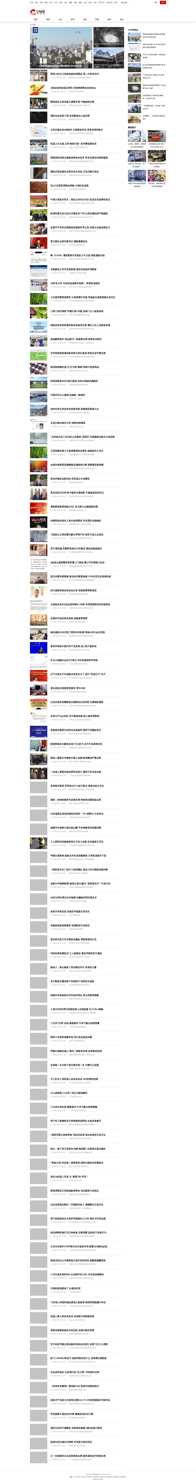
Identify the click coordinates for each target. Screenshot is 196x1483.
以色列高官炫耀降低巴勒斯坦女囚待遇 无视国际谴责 (76, 702)
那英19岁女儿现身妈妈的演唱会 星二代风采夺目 (74, 74)
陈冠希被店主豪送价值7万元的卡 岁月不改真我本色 (76, 744)
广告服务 (83, 1477)
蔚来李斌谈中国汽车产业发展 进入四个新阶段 (73, 646)
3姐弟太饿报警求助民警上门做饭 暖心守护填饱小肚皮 (77, 562)
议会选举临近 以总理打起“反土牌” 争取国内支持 (74, 1372)
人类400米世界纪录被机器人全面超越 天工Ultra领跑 (76, 1009)
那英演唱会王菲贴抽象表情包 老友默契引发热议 (74, 1190)
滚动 (121, 19)
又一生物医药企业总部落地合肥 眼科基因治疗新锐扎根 (78, 1456)
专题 (85, 19)
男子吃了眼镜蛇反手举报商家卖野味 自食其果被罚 (75, 1121)
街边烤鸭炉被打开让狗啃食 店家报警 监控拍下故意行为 (78, 1232)
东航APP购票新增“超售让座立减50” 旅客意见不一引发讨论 (80, 883)
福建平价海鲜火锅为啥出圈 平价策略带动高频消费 (75, 827)
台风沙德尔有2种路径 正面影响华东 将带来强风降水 (76, 129)
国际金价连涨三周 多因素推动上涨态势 (70, 116)
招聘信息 (96, 1477)
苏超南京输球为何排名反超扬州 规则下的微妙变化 (75, 730)
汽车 (56, 2)
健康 (80, 2)
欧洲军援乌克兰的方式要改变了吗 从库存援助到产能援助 (79, 213)
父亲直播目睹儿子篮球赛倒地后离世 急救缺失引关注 (76, 451)
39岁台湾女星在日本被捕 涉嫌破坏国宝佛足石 (73, 897)
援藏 (70, 2)
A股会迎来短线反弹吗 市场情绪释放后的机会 (73, 88)
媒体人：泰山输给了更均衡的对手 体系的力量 (73, 967)
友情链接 (115, 1477)
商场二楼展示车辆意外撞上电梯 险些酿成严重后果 (75, 758)
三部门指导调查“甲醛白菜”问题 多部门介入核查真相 (76, 311)
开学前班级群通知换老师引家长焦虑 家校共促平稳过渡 (78, 353)
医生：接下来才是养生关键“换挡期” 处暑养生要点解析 (78, 1149)
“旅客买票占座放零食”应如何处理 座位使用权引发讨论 (78, 1135)
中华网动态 (122, 1477)
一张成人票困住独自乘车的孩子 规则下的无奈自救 (75, 772)
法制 (95, 2)
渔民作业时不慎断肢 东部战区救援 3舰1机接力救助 (76, 1428)
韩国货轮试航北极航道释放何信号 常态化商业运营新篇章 (79, 157)
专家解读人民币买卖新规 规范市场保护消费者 (73, 269)
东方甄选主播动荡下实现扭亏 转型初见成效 (72, 981)
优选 (90, 2)
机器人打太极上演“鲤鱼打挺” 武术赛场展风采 (73, 143)
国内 (36, 19)
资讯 (36, 2)
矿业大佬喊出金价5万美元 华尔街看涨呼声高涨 (74, 660)
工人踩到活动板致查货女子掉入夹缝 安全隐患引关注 (76, 841)
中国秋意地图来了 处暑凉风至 (65, 1288)
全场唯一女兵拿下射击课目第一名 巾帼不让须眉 (74, 1065)
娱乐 (51, 2)
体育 (72, 19)
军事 (41, 2)
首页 (31, 2)
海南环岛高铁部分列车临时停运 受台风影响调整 (74, 995)
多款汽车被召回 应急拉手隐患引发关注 (70, 911)
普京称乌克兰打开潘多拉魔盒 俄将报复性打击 (73, 939)
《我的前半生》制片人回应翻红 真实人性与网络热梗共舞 (79, 869)
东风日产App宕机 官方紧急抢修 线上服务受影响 (74, 716)
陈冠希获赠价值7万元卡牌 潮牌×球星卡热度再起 (74, 367)
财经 (46, 2)
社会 (60, 19)
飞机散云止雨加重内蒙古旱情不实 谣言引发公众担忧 (76, 534)
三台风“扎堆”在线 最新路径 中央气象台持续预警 (74, 1023)
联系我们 (89, 1477)
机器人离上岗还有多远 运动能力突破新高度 (72, 1316)
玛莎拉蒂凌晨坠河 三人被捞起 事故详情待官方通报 (76, 953)
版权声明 (102, 1477)
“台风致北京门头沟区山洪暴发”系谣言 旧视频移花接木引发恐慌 (82, 437)
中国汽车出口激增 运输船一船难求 (67, 395)
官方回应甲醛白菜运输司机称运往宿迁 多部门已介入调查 (79, 1344)
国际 (48, 19)
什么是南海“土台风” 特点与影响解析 (68, 1093)
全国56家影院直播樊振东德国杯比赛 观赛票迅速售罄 (77, 465)
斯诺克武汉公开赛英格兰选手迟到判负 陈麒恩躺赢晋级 (78, 1260)
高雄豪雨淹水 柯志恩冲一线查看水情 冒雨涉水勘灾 (76, 339)
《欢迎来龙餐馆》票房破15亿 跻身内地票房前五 (74, 1386)
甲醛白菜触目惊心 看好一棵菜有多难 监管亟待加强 (76, 1051)
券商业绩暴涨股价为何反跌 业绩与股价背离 (72, 1330)
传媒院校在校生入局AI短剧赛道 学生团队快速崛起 (75, 520)
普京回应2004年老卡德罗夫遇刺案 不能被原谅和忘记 (77, 492)
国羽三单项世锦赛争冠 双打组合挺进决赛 (71, 1037)
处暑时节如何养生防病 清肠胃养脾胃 (68, 618)
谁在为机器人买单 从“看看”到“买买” (68, 1176)
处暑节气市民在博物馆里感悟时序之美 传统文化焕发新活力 (80, 227)
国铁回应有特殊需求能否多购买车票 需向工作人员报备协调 (80, 325)
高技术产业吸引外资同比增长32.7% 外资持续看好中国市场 (80, 1400)
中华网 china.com (38, 12)
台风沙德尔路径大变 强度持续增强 (67, 423)
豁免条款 (109, 1477)
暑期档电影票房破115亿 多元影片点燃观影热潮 (74, 506)
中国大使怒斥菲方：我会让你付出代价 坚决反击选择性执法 (80, 199)
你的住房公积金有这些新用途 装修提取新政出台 (74, 409)
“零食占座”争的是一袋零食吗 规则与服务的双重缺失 (76, 1162)
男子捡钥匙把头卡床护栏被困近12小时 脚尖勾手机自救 (78, 1218)
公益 (85, 2)
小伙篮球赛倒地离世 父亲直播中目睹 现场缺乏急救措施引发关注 (82, 297)
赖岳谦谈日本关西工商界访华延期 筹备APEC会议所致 (77, 632)
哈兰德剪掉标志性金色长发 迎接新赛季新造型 (73, 590)
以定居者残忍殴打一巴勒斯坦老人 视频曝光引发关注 (76, 1204)
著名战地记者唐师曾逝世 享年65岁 (67, 688)
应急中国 (109, 2)
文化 (65, 2)
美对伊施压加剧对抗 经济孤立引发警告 (70, 478)
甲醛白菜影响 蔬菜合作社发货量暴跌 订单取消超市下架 (78, 855)
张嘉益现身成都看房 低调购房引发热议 (70, 925)
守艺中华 (101, 2)
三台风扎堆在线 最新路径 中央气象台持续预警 (73, 1107)
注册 (155, 2)
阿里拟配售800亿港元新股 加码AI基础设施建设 (74, 381)
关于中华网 (76, 1477)
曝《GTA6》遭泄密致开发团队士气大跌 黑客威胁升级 (77, 255)
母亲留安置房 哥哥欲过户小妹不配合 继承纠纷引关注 (77, 786)
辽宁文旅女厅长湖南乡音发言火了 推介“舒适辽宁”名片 (78, 674)
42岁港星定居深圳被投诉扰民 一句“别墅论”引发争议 (77, 813)
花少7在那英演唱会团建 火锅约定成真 (69, 185)
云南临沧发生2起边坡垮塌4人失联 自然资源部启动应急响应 (80, 604)
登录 (163, 2)
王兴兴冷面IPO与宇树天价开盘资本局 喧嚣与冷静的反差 (78, 1246)
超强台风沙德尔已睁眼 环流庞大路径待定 (71, 1442)
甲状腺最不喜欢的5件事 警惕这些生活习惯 (71, 1414)
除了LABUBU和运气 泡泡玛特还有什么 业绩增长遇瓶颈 (78, 1358)
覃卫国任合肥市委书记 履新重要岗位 (68, 241)
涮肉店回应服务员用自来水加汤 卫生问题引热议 (74, 171)
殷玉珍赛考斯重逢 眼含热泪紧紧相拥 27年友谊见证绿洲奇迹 (80, 576)
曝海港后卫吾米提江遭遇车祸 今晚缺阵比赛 (72, 102)
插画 (75, 2)
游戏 (60, 2)
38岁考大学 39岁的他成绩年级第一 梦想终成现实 (75, 283)
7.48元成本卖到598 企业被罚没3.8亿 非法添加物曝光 (77, 1274)
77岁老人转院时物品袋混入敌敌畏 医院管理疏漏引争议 (78, 1302)
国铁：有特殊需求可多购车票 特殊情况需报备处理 (75, 800)
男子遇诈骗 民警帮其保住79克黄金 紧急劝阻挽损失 (76, 548)
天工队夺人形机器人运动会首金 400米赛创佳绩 (74, 1079)
